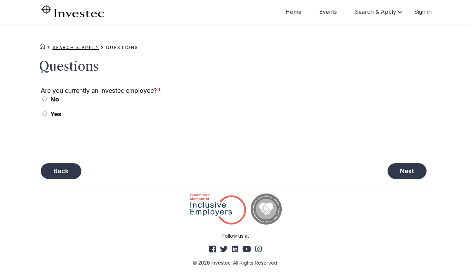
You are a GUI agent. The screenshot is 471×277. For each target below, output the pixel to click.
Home (293, 11)
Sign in (423, 11)
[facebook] (212, 249)
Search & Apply (375, 11)
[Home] (42, 47)
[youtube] (246, 249)
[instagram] (258, 249)
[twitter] (224, 249)
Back (61, 171)
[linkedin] (235, 249)
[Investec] (72, 10)
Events (328, 11)
